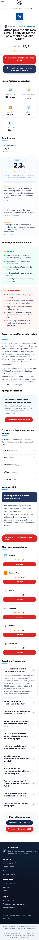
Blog (4, 870)
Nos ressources (9, 883)
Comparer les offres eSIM (19, 419)
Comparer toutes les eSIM (19, 823)
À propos (6, 887)
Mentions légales (9, 900)
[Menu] (2, 3)
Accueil (5, 9)
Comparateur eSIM (10, 863)
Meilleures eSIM (9, 874)
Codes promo (8, 867)
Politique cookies (10, 907)
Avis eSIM (13, 9)
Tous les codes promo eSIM (19, 829)
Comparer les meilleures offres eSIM (19, 59)
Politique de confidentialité (14, 904)
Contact (6, 891)
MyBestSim (13, 847)
